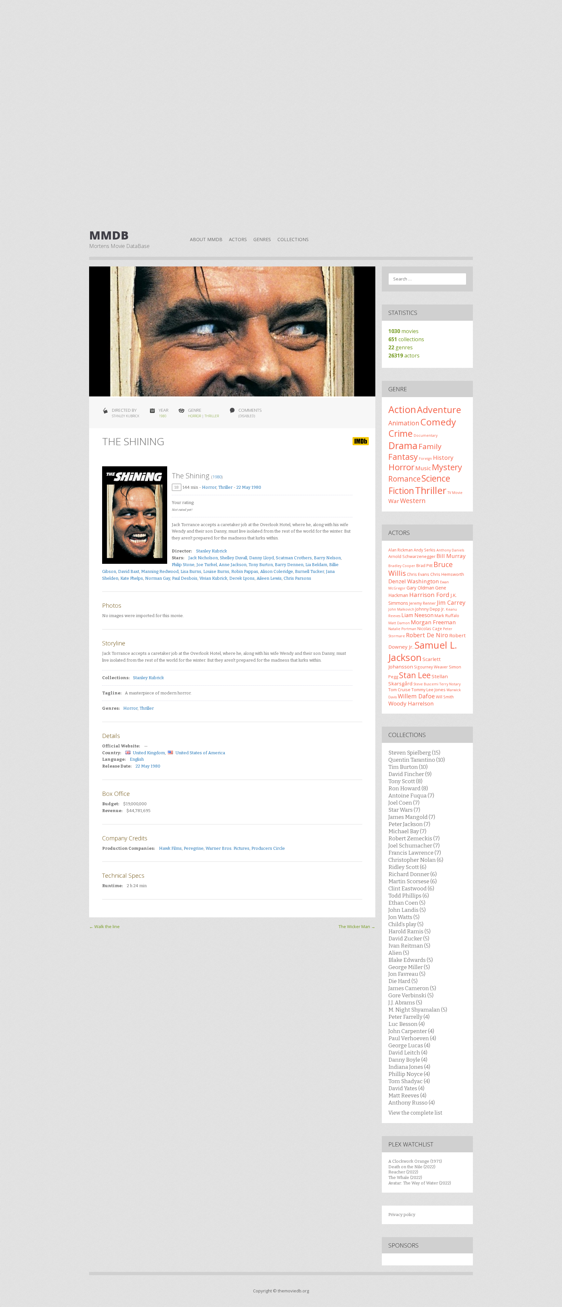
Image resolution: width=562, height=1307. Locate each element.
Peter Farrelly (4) (409, 1017)
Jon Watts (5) (404, 917)
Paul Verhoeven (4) (412, 1038)
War (393, 501)
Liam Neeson (417, 615)
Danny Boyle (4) (407, 1059)
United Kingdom (149, 752)
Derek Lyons (242, 578)
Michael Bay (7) (407, 831)
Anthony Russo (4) (411, 1102)
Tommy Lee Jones (428, 689)
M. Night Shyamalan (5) (417, 1009)
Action (402, 409)
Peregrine (194, 848)
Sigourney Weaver (431, 666)
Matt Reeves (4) (407, 1095)
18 (176, 487)
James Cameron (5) (412, 988)
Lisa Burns (191, 571)
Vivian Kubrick (213, 578)
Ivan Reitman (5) (409, 945)
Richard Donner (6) (412, 874)
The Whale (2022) (405, 1177)
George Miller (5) (409, 967)
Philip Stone (183, 564)
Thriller (212, 416)
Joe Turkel (206, 564)
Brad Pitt (424, 565)
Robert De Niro (427, 635)
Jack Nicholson (203, 557)
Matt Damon (399, 623)
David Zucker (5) (408, 938)
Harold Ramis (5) (409, 931)
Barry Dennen (289, 564)
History (443, 457)
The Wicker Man (357, 926)
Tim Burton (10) (408, 767)
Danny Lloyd (261, 557)
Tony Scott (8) (405, 781)
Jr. (443, 609)
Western (413, 500)
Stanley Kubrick (211, 551)
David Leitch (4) (407, 1052)
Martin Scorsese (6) (412, 881)
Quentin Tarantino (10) (416, 760)
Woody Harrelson (411, 703)
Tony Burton (260, 564)
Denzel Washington (413, 581)
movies (403, 331)
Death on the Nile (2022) (411, 1166)
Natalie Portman (402, 629)
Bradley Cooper (401, 565)
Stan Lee (415, 675)
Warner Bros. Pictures (227, 848)
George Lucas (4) (409, 1045)
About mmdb (206, 239)
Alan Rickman (400, 549)
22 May (243, 487)
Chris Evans (418, 574)
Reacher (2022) (403, 1172)
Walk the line (104, 926)
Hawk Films (170, 848)
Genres (262, 239)
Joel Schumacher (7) (414, 845)
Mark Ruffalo (447, 615)
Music (423, 468)
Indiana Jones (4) (409, 1067)
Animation (403, 423)
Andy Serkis (424, 549)
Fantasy (403, 456)
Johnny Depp (427, 609)
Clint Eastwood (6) (411, 888)
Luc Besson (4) (406, 1024)
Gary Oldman (420, 588)
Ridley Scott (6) (407, 867)
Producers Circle (268, 848)
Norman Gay (157, 578)
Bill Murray (451, 556)
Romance (404, 478)
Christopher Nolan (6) (415, 860)
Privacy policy (401, 1214)
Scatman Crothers (294, 557)
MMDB (109, 235)
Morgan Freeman (433, 622)
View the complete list (415, 1113)
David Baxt (128, 571)
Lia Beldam (316, 564)
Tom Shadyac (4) (409, 1081)
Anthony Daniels (450, 550)
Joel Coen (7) (404, 802)
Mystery (447, 466)
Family (430, 446)
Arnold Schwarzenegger (411, 556)
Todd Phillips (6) (408, 895)
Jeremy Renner (422, 603)
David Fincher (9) (410, 774)
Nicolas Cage (429, 628)
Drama (403, 445)
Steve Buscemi (425, 684)
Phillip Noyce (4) (409, 1074)
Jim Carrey (451, 602)
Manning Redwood (160, 571)
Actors (238, 239)
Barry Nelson (327, 557)
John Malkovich (401, 609)
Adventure (439, 410)
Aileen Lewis (269, 578)
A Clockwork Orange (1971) (415, 1161)
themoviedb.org (293, 1291)
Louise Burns (216, 571)
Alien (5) (398, 953)
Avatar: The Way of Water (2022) (419, 1183)
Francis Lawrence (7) (414, 852)
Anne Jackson (233, 564)
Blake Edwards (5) (410, 960)
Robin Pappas (244, 571)
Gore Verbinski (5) (411, 995)
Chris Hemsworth (447, 574)
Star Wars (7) (404, 810)
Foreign (425, 458)
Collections (293, 239)
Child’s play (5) (405, 924)
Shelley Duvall (233, 557)
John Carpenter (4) (411, 1031)
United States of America (200, 752)
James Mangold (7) (411, 817)
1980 (163, 416)
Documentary (425, 435)
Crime (400, 433)
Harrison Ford (429, 594)
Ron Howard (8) (408, 788)
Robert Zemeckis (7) (414, 838)
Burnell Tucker (309, 571)
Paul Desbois (184, 578)
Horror (194, 416)
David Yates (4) (406, 1088)
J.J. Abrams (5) (405, 1002)
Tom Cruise (399, 689)
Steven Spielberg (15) (414, 752)
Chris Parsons (297, 578)
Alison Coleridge (276, 571)
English (137, 759)
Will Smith (445, 696)
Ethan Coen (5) (406, 902)
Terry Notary (450, 684)
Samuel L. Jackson (422, 651)
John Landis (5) (407, 910)
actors (404, 355)
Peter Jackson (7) (409, 824)
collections (406, 339)
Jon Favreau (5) (406, 974)
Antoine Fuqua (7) (411, 795)
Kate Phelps (131, 578)
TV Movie (455, 492)
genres (400, 347)
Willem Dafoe (416, 696)
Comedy (438, 422)
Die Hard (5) (403, 981)
